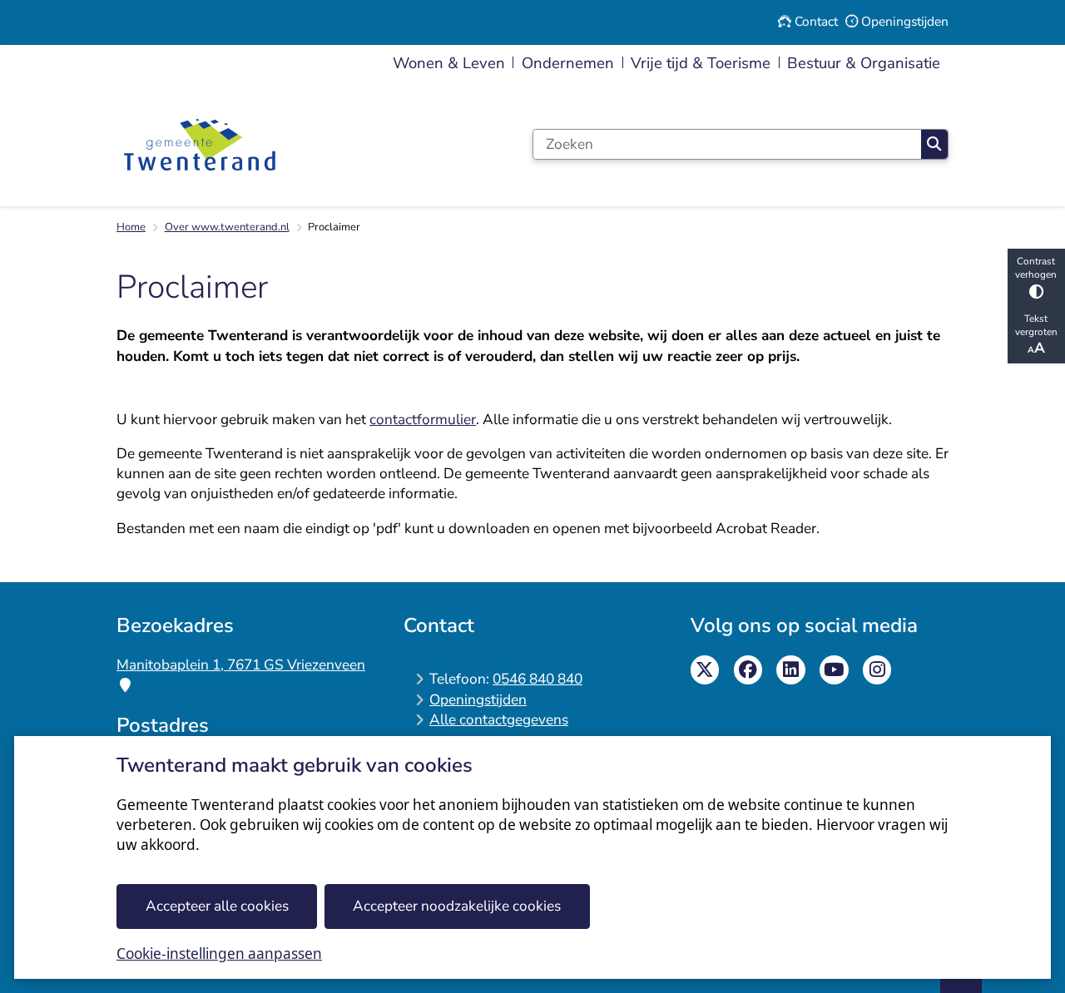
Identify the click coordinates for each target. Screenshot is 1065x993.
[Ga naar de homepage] (199, 144)
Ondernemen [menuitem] (568, 63)
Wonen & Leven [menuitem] (449, 63)
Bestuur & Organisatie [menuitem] (863, 63)
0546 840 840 (537, 679)
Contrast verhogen (1036, 267)
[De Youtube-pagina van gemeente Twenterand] (834, 669)
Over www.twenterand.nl (227, 227)
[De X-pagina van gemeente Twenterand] (705, 669)
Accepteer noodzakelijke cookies (457, 906)
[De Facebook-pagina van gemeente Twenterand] (748, 669)
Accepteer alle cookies (217, 906)
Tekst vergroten (1036, 325)
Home (131, 227)
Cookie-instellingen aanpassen (219, 953)
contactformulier (422, 419)
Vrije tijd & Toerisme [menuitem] (700, 63)
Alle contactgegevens (498, 719)
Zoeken (934, 144)
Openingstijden (478, 699)
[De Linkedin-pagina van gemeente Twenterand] (790, 669)
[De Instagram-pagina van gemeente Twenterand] (877, 669)
